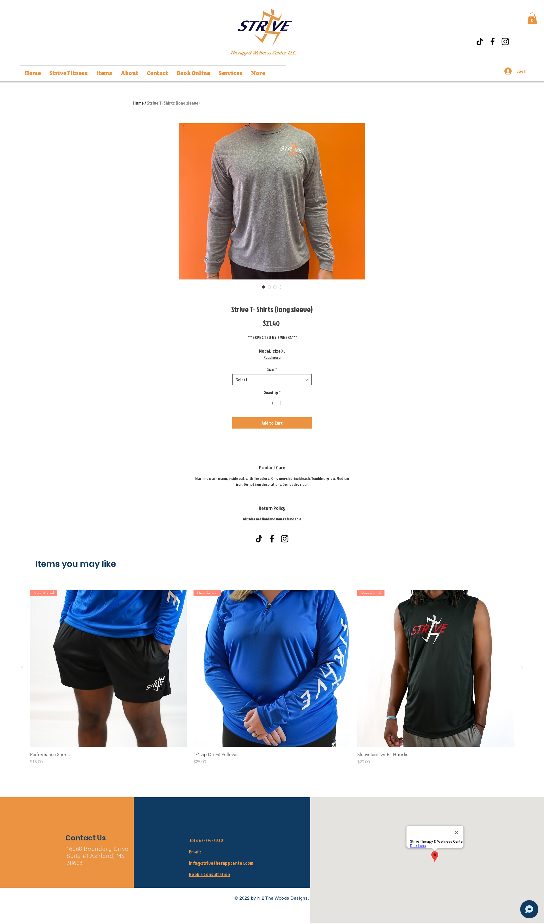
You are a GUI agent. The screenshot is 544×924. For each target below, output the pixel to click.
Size (272, 369)
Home (138, 103)
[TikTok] (480, 41)
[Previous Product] (21, 668)
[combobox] (272, 379)
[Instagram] (505, 41)
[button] (532, 18)
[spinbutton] (272, 403)
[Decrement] (263, 403)
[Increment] (280, 403)
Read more (272, 357)
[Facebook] (493, 41)
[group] (272, 677)
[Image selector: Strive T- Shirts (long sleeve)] (263, 287)
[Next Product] (522, 668)
